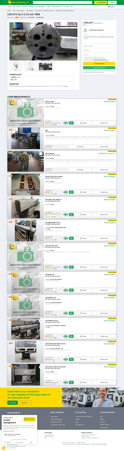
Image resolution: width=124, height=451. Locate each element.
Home (9, 6)
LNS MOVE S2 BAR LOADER (52, 280)
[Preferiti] (115, 15)
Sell (101, 2)
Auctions (24, 6)
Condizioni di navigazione (99, 59)
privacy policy (86, 72)
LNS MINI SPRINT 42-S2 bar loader (53, 230)
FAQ (71, 6)
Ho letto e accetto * (96, 59)
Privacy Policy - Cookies (69, 444)
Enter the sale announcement (83, 416)
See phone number (99, 67)
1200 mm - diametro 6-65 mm (52, 107)
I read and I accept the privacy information (94, 57)
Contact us (24, 403)
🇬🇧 (111, 7)
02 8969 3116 (12, 447)
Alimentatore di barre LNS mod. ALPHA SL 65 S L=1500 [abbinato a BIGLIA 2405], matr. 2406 (68, 252)
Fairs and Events (56, 6)
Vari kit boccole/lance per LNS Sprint (54, 182)
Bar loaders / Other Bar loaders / (65, 10)
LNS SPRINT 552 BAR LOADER (52, 304)
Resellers (31, 6)
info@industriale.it (13, 444)
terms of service (96, 72)
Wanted (18, 6)
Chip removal (54, 416)
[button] (25, 147)
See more (105, 123)
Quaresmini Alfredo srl (96, 30)
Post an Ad (66, 6)
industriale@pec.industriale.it (18, 446)
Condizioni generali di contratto (100, 60)
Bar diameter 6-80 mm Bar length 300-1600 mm (57, 350)
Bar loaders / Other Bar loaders (44, 10)
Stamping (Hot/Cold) (56, 422)
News (49, 6)
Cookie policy (104, 427)
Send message (100, 63)
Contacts (102, 422)
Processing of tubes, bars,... (58, 424)
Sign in (113, 2)
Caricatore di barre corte (51, 373)
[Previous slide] (13, 41)
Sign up (13, 403)
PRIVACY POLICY (104, 424)
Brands (102, 419)
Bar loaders (30, 10)
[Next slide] (41, 138)
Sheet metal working (56, 419)
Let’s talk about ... (41, 6)
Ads (14, 6)
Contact (84, 123)
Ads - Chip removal (18, 10)
